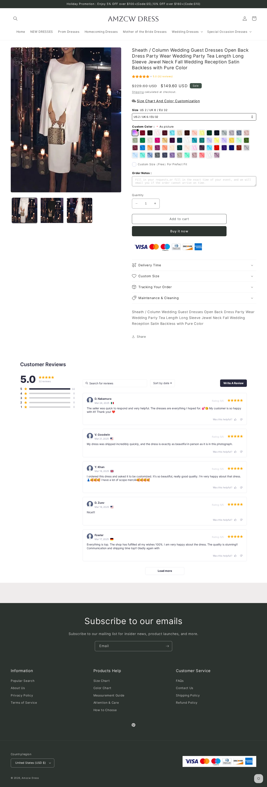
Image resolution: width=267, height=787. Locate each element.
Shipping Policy (188, 695)
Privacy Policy (22, 695)
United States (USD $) (30, 762)
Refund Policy (187, 702)
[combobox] (162, 383)
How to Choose (105, 710)
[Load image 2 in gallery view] (52, 210)
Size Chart (101, 681)
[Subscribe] (167, 646)
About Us (18, 688)
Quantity (138, 195)
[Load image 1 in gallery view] (24, 210)
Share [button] (141, 336)
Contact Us (184, 688)
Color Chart (102, 688)
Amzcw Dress (30, 777)
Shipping (138, 91)
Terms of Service (24, 702)
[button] (15, 18)
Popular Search (22, 681)
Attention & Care (106, 702)
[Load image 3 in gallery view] (79, 210)
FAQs (180, 681)
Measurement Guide (109, 695)
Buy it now (179, 231)
